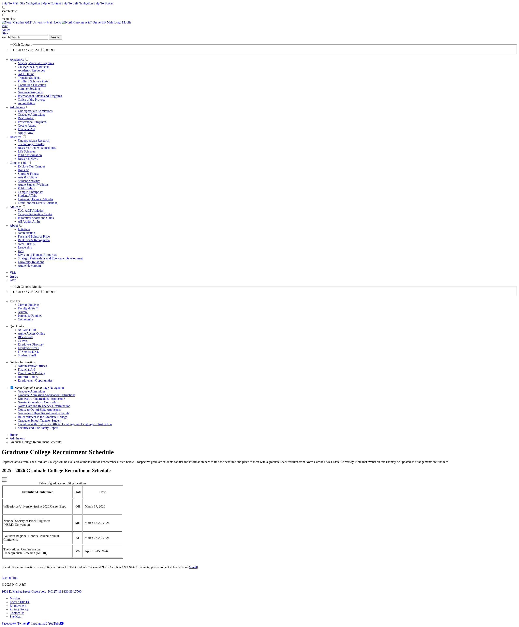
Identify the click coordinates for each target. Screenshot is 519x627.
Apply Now (25, 132)
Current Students (28, 304)
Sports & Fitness (28, 173)
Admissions (17, 107)
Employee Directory (31, 344)
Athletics (15, 207)
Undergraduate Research (33, 140)
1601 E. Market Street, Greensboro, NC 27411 (31, 591)
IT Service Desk (28, 351)
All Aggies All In (29, 221)
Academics (17, 59)
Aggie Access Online (31, 333)
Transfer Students (29, 77)
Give (5, 33)
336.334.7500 (72, 591)
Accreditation (26, 103)
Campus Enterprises (30, 192)
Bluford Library (28, 377)
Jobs (21, 251)
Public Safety (26, 188)
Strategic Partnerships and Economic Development (50, 258)
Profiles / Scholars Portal (33, 81)
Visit (5, 26)
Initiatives (24, 229)
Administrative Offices (32, 366)
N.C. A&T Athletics (31, 210)
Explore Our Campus (31, 166)
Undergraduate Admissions (35, 111)
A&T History (26, 243)
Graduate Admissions (31, 114)
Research (15, 137)
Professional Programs (32, 122)
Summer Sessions (29, 88)
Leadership (25, 247)
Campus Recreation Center (35, 214)
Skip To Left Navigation (77, 3)
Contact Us (17, 613)
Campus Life (18, 162)
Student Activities (29, 181)
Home (14, 434)
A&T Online (26, 74)
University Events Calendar (35, 199)
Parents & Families (30, 315)
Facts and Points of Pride (34, 236)
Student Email (27, 355)
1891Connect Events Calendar (37, 203)
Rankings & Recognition (34, 240)
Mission (15, 598)
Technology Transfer (31, 144)
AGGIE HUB (27, 330)
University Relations (31, 262)
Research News (28, 158)
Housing (23, 170)
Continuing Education (32, 85)
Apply (6, 29)
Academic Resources (31, 70)
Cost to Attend (27, 125)
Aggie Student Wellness (33, 184)
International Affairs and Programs (40, 96)
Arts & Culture (27, 177)
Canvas (22, 340)
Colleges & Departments (33, 66)
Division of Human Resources (37, 254)
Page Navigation (53, 387)
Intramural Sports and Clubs (36, 218)
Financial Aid (26, 129)
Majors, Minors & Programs (36, 63)
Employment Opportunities (35, 380)
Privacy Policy (19, 609)
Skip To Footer (103, 3)
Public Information (30, 155)
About (14, 225)
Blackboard (25, 337)
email (193, 567)
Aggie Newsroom (29, 265)
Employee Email (28, 348)
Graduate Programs (30, 92)
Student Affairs (27, 195)
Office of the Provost (31, 99)
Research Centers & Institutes (37, 147)
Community (25, 319)
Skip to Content (51, 3)
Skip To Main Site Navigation (21, 3)
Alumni (23, 312)
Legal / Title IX (19, 602)
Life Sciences (26, 151)
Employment (18, 605)
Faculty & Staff (28, 308)
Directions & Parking (31, 373)
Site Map (15, 616)
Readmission (26, 118)
